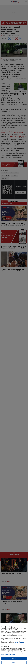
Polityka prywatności (19, 642)
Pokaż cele (14, 662)
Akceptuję (14, 658)
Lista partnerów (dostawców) (8, 654)
